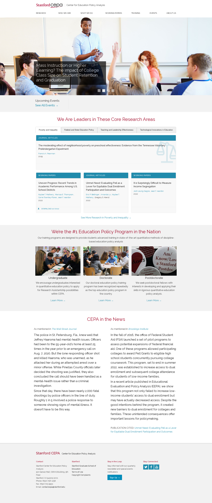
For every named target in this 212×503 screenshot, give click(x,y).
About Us (171, 13)
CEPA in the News (106, 319)
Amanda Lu (106, 194)
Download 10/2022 (50, 209)
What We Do (86, 13)
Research (41, 13)
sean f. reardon (64, 197)
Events (153, 13)
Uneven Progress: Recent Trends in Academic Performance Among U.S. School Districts (57, 186)
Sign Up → (115, 477)
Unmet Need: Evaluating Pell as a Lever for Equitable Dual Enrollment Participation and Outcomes (105, 186)
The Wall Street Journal (64, 329)
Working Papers (113, 13)
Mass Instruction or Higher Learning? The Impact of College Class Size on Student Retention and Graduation (67, 73)
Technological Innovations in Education (156, 129)
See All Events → (46, 105)
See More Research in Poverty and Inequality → (106, 217)
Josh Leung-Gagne (142, 191)
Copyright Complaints (81, 475)
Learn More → (57, 300)
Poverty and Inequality (48, 129)
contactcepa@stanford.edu (53, 487)
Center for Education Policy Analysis (85, 5)
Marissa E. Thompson (64, 194)
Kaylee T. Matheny (46, 194)
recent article (125, 381)
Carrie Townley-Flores (47, 197)
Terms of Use (77, 472)
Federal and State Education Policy (79, 129)
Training (135, 13)
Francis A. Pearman (46, 153)
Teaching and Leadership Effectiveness (117, 129)
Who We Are (64, 13)
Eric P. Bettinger (92, 194)
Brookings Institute (138, 329)
